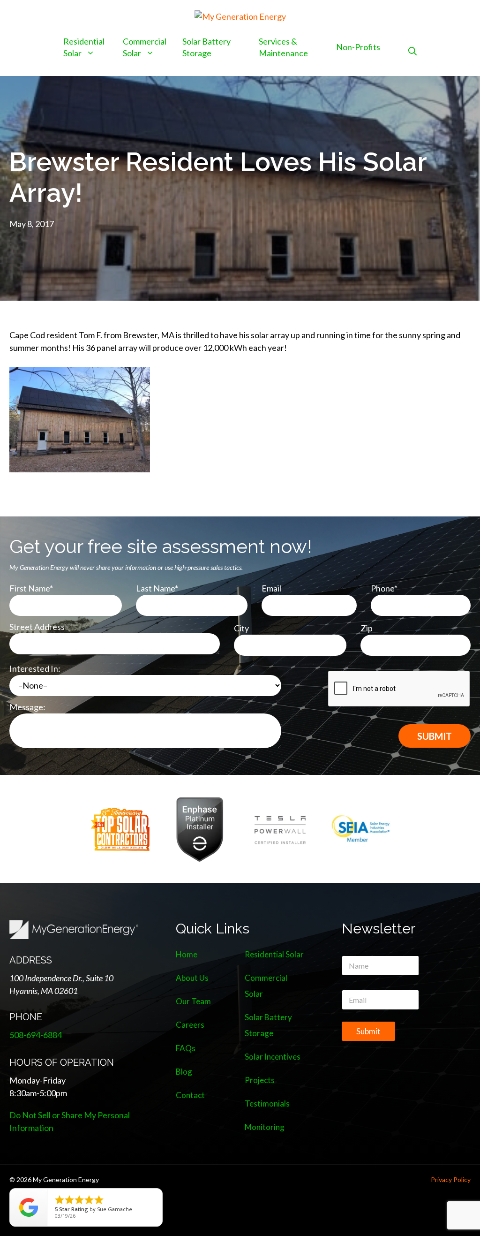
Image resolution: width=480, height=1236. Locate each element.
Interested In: (34, 668)
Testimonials (267, 1103)
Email (271, 588)
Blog (184, 1072)
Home (186, 954)
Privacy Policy (451, 1179)
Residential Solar (274, 954)
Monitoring (265, 1127)
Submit (368, 1031)
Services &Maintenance (283, 47)
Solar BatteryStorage (206, 47)
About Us (192, 978)
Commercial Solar (144, 47)
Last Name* (157, 588)
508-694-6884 (35, 1035)
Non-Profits (358, 47)
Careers (190, 1025)
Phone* (384, 588)
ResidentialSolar (84, 47)
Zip (366, 628)
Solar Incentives (272, 1057)
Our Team (193, 1001)
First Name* (31, 588)
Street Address (37, 627)
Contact (190, 1095)
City (241, 628)
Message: (27, 707)
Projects (260, 1080)
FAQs (185, 1048)
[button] (412, 51)
